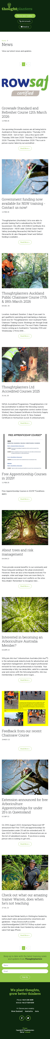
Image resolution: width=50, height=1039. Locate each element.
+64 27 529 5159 (28, 1003)
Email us (25, 27)
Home (4, 41)
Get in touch (25, 21)
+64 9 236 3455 (27, 1000)
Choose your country (24, 16)
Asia (37, 1011)
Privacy (25, 1028)
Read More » (25, 148)
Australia (29, 1011)
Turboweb (27, 1032)
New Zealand (17, 1011)
